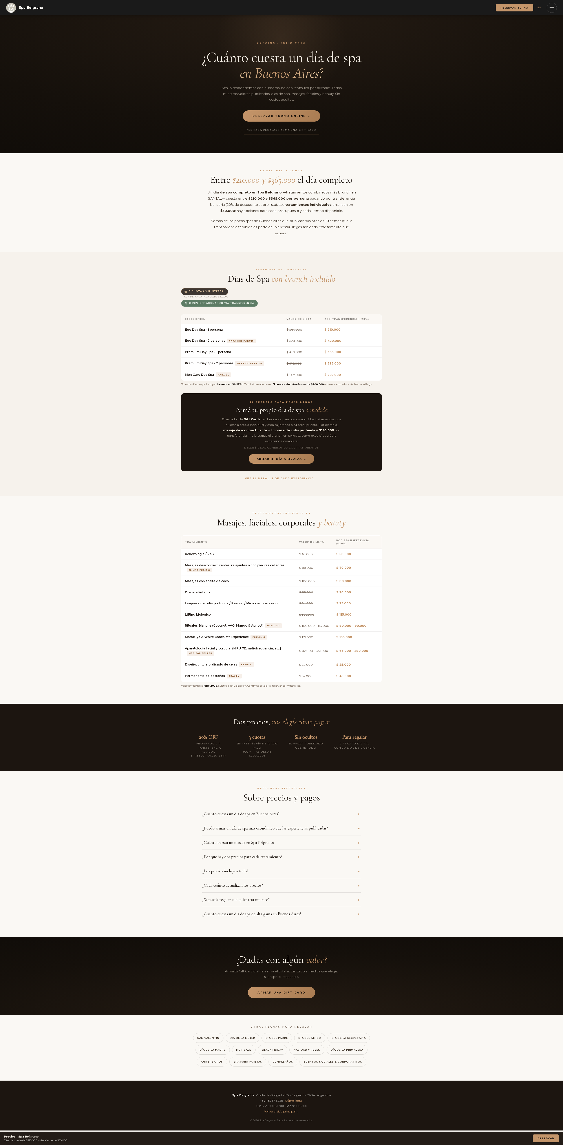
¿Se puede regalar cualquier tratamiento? (236, 899)
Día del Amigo (309, 1037)
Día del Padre (277, 1037)
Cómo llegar (294, 1100)
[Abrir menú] (552, 8)
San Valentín (208, 1037)
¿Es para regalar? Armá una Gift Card (281, 129)
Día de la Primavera (347, 1049)
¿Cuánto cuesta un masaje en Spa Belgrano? (238, 842)
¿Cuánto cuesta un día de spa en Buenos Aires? (241, 814)
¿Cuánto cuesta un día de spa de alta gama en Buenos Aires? (251, 914)
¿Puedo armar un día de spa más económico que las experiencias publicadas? (265, 828)
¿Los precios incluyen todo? (225, 871)
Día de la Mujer (242, 1037)
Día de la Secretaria (349, 1037)
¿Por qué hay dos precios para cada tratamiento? (242, 856)
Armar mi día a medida (282, 458)
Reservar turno (514, 7)
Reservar (545, 1138)
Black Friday (272, 1049)
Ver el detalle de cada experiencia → (281, 478)
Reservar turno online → (281, 116)
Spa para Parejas (248, 1061)
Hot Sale (243, 1049)
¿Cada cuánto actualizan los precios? (232, 885)
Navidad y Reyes (307, 1049)
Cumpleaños (283, 1061)
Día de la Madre (213, 1049)
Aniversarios (212, 1061)
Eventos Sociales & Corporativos (333, 1061)
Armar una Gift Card (281, 992)
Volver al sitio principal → (281, 1111)
